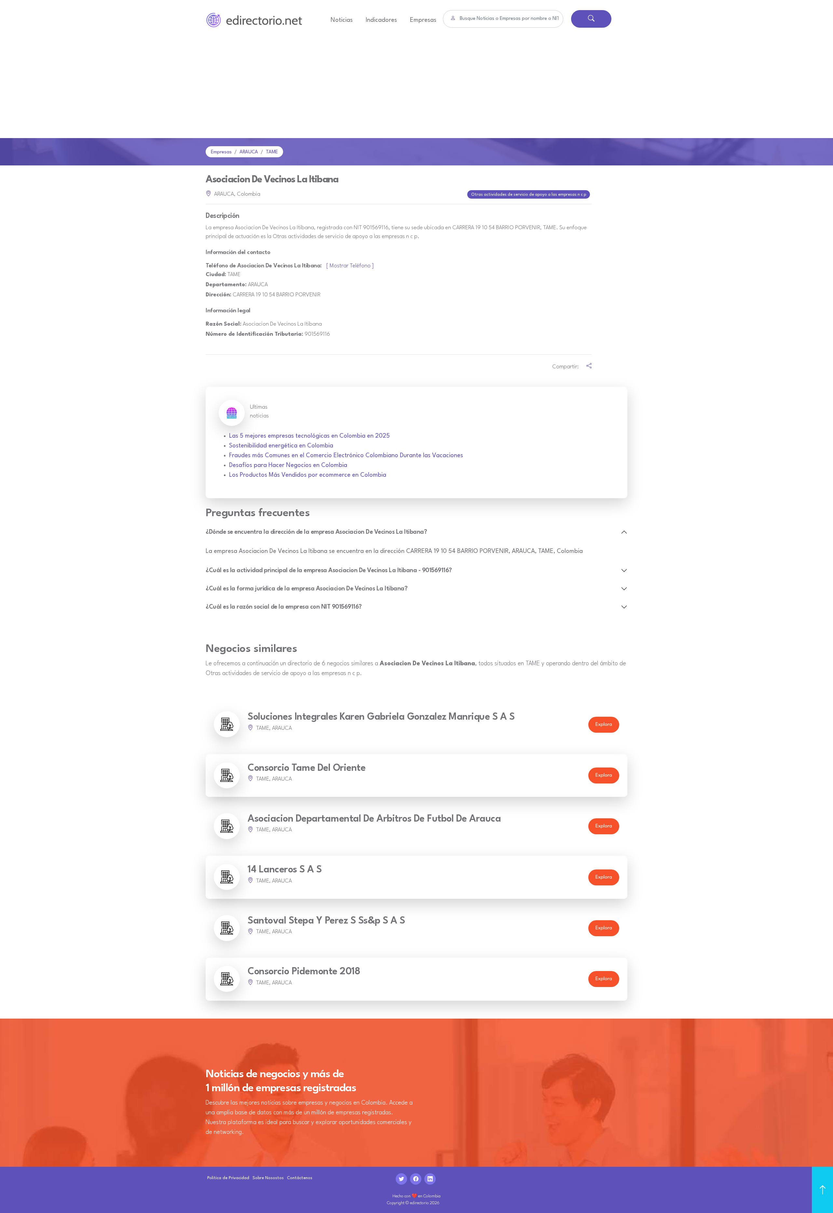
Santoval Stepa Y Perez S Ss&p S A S (326, 921)
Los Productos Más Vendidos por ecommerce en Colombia (307, 475)
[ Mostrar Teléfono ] (350, 266)
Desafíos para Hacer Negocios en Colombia (288, 465)
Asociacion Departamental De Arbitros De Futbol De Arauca (374, 819)
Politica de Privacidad (228, 1178)
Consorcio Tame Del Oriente (306, 768)
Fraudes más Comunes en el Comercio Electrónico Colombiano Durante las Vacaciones (346, 455)
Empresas (423, 20)
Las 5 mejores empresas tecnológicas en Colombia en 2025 (309, 436)
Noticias (342, 20)
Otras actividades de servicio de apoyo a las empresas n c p (528, 195)
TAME (272, 152)
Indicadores (381, 20)
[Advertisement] (416, 89)
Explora (603, 724)
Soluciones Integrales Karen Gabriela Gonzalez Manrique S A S (381, 717)
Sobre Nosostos (268, 1178)
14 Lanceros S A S (285, 870)
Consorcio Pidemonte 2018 (304, 972)
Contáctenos (299, 1178)
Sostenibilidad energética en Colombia (281, 446)
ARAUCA (248, 152)
